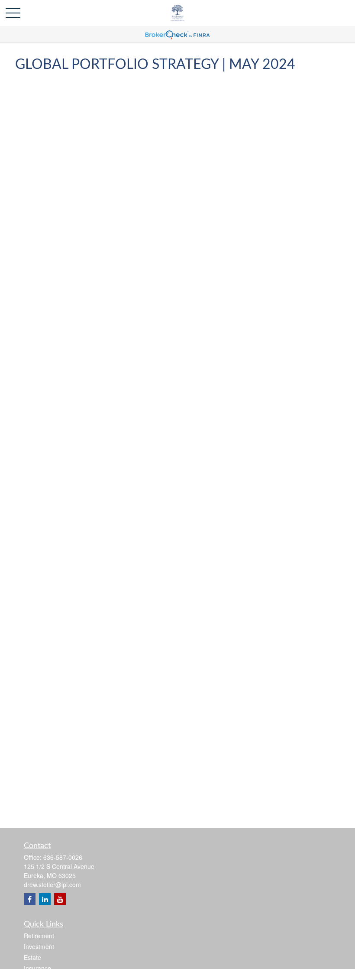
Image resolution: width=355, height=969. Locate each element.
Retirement (39, 935)
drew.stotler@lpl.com (52, 884)
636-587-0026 (62, 857)
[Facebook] (30, 899)
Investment (39, 946)
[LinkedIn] (45, 899)
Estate (32, 957)
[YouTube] (60, 899)
